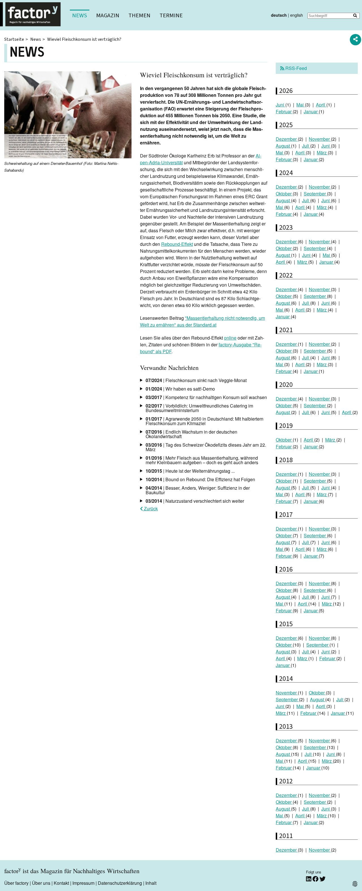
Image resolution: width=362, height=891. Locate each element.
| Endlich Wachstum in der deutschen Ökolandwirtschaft (191, 434)
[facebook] (316, 878)
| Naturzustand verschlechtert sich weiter (195, 501)
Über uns (41, 883)
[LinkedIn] (309, 878)
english (296, 15)
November (320, 139)
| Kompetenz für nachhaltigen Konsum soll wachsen (206, 397)
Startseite (14, 39)
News (79, 15)
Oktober (284, 193)
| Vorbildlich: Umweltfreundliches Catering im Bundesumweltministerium (199, 407)
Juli (306, 145)
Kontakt (61, 883)
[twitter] (323, 878)
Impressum (83, 883)
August (283, 145)
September (315, 193)
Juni (280, 104)
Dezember (287, 139)
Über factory (16, 883)
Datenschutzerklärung (120, 883)
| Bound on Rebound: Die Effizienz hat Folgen (200, 479)
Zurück (150, 508)
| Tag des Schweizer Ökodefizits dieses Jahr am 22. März (206, 447)
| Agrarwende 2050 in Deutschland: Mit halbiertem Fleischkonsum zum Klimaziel (204, 421)
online (230, 337)
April (321, 104)
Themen (139, 15)
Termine (171, 15)
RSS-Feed (295, 68)
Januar (311, 111)
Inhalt (150, 883)
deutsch (279, 15)
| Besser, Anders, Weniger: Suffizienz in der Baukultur (198, 490)
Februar (284, 111)
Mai (300, 104)
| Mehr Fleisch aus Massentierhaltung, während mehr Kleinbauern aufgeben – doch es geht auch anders (202, 460)
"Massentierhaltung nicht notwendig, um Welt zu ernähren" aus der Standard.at (202, 321)
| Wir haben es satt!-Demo (180, 388)
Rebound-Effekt (177, 244)
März (322, 152)
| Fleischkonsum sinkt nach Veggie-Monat (196, 380)
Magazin (107, 15)
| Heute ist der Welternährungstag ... (190, 471)
